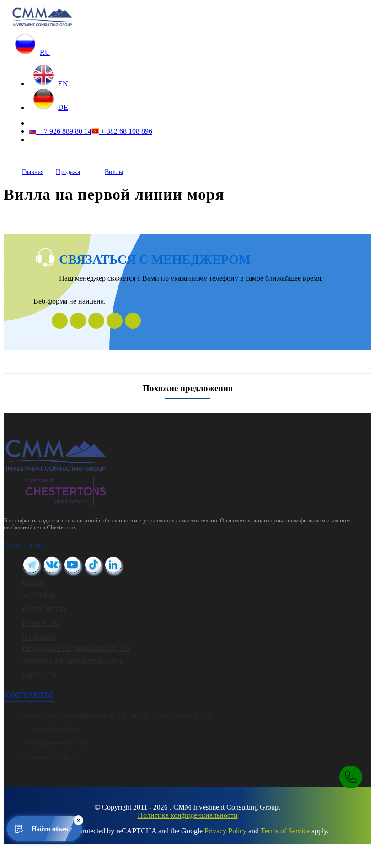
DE (63, 107)
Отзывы (39, 637)
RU (45, 52)
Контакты (44, 610)
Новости (40, 623)
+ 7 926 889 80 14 (63, 131)
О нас (33, 582)
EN (63, 83)
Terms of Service (285, 831)
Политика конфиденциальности (188, 815)
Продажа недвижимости (75, 648)
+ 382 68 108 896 (125, 131)
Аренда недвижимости (72, 662)
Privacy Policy (225, 831)
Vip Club (39, 675)
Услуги (38, 596)
